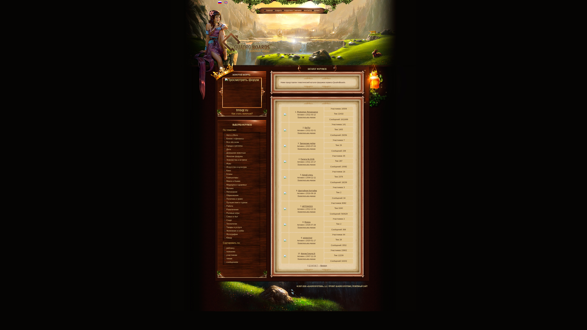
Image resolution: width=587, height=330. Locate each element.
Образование (232, 195)
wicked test (307, 238)
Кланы (229, 174)
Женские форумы (234, 156)
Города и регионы (234, 146)
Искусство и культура (236, 167)
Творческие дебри (307, 143)
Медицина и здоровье (236, 185)
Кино (228, 170)
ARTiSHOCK (307, 206)
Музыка (229, 188)
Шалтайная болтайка (307, 191)
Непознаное (231, 192)
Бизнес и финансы (235, 139)
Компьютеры (232, 177)
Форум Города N (308, 254)
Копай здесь (307, 175)
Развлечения (232, 209)
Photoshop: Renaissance (307, 112)
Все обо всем (232, 142)
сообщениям (232, 262)
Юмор (229, 238)
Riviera (307, 222)
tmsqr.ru (242, 110)
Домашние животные (236, 153)
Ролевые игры (232, 213)
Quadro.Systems (343, 286)
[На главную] (246, 42)
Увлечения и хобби (235, 231)
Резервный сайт (360, 286)
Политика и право (234, 199)
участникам (231, 255)
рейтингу (230, 248)
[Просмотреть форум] (242, 93)
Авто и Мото (232, 135)
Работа (229, 206)
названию (230, 251)
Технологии (231, 224)
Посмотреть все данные (307, 117)
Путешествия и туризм (236, 202)
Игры (228, 163)
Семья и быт (232, 216)
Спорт (229, 220)
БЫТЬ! (307, 128)
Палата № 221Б (307, 159)
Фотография (232, 234)
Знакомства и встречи (236, 160)
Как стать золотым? (242, 113)
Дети (228, 149)
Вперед (323, 266)
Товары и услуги (234, 227)
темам (229, 258)
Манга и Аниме (233, 181)
